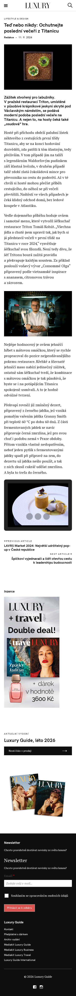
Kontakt (8, 929)
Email (9, 876)
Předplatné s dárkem (16, 934)
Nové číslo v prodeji (20, 750)
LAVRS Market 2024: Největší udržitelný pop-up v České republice (37, 547)
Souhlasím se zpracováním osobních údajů (39, 896)
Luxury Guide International (19, 960)
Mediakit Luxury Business (19, 949)
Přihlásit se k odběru (19, 907)
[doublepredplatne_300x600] (31, 652)
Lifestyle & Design (16, 18)
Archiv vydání (12, 939)
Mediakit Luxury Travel (17, 955)
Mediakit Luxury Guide (17, 944)
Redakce (9, 37)
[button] (29, 516)
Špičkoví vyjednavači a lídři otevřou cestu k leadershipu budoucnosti (41, 560)
